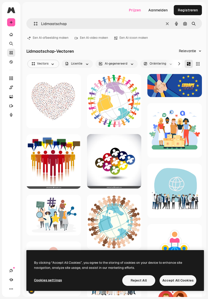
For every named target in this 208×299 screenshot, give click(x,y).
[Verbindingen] (11, 271)
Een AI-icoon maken (133, 38)
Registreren (188, 10)
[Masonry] (189, 64)
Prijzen (135, 10)
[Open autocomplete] (34, 24)
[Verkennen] (11, 62)
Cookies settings (48, 280)
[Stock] (11, 53)
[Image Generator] (11, 96)
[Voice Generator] (11, 115)
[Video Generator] (11, 106)
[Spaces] (11, 87)
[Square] (198, 64)
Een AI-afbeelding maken (50, 38)
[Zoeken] (11, 44)
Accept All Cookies (178, 280)
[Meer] (11, 289)
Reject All (139, 280)
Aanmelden (158, 10)
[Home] (11, 34)
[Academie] (11, 280)
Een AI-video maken (94, 38)
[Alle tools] (11, 78)
